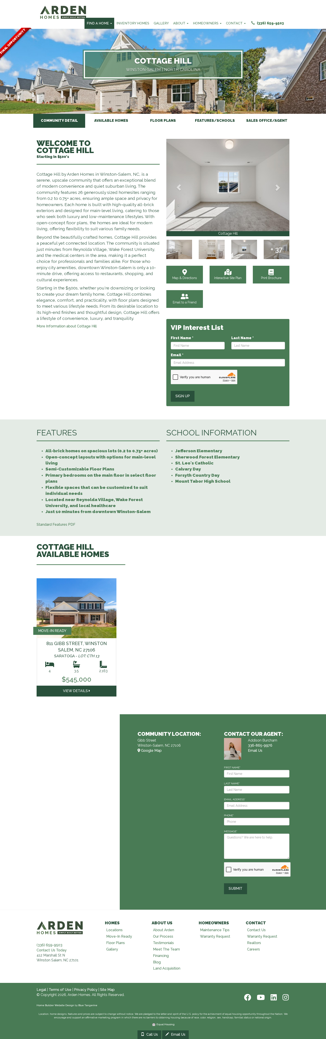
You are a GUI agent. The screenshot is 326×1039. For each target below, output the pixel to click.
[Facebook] (247, 997)
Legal (41, 990)
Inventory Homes (132, 23)
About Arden (163, 930)
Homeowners (206, 23)
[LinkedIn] (273, 997)
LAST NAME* (232, 783)
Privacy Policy (85, 990)
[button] (178, 187)
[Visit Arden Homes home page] (60, 927)
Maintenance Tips (215, 930)
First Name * (182, 338)
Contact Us (256, 930)
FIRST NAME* (232, 767)
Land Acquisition (166, 968)
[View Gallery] (227, 185)
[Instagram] (284, 997)
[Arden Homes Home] (63, 5)
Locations (114, 930)
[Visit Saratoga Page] (76, 608)
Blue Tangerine (87, 1005)
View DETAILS (76, 691)
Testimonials (163, 943)
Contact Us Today (52, 950)
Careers (253, 949)
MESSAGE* (230, 831)
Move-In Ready (119, 936)
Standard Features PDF (56, 524)
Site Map (107, 990)
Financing (161, 956)
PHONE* (229, 815)
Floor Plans (115, 943)
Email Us (255, 750)
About (179, 23)
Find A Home (98, 23)
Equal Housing (165, 1024)
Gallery (161, 23)
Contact (235, 23)
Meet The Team (166, 949)
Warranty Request (215, 936)
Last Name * (242, 338)
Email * (177, 355)
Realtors (254, 943)
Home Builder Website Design (55, 1005)
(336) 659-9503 (270, 23)
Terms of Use (60, 990)
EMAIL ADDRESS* (234, 799)
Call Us (151, 1034)
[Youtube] (260, 997)
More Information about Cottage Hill (67, 326)
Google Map (151, 750)
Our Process (163, 936)
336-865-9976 (260, 745)
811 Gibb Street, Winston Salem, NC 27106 (76, 649)
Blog (157, 962)
